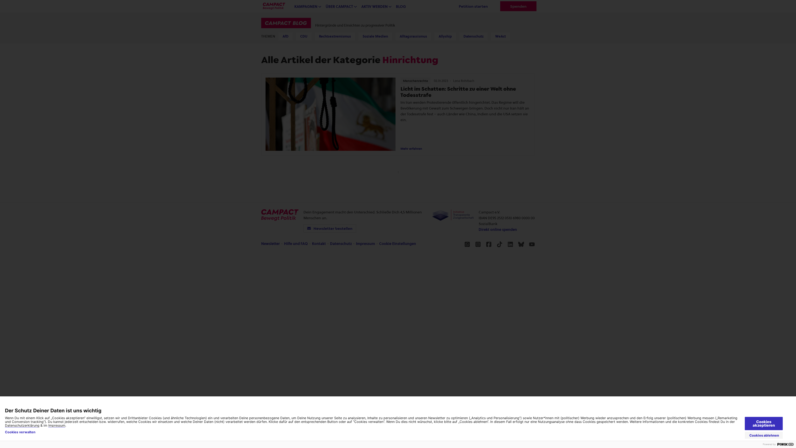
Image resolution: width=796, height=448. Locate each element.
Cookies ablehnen (764, 435)
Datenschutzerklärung (22, 425)
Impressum (56, 425)
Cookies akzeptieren (764, 423)
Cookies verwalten (20, 432)
